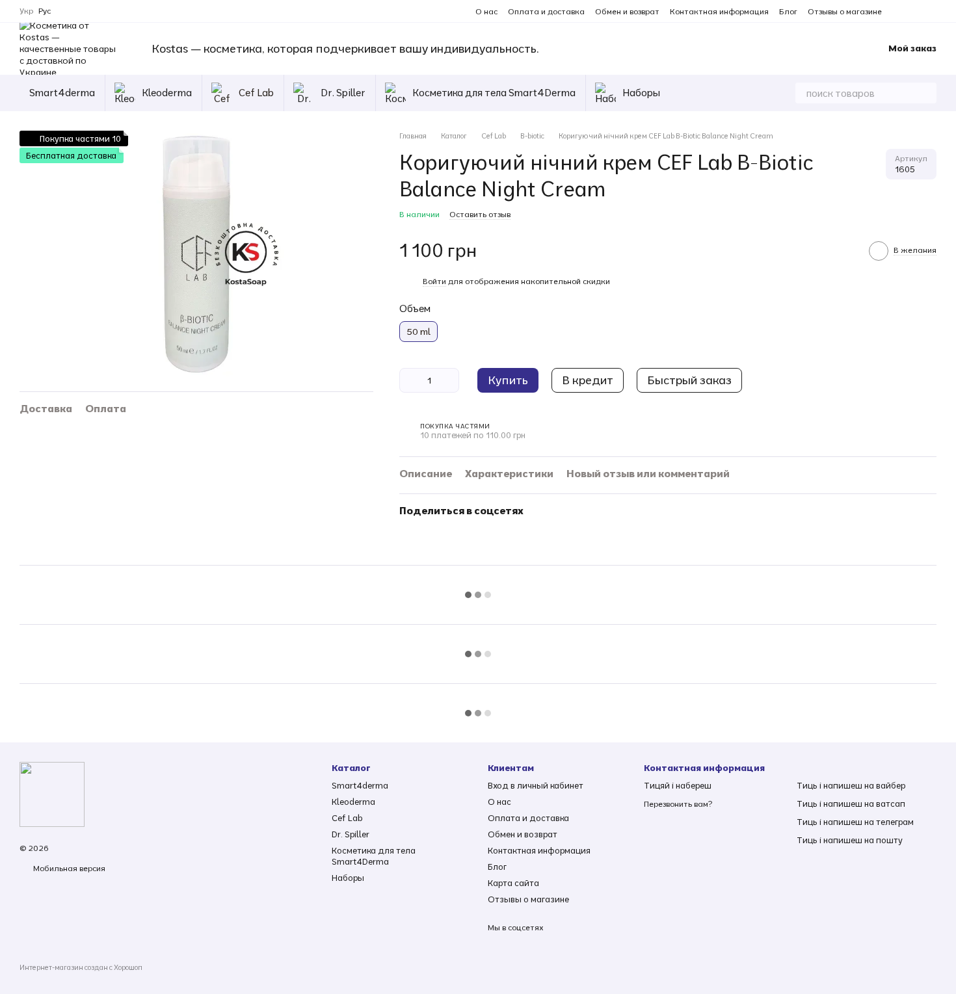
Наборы (641, 92)
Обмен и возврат (627, 11)
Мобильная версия (68, 868)
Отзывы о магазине (845, 11)
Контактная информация (719, 11)
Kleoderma (167, 92)
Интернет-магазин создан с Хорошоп (81, 967)
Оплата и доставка (546, 11)
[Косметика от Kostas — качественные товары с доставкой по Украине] (52, 793)
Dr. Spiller (343, 92)
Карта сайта (513, 883)
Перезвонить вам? (678, 804)
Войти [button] (434, 281)
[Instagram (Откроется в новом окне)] (900, 11)
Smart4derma (62, 92)
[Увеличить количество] (449, 380)
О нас (486, 11)
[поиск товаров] (926, 93)
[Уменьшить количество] (409, 380)
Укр (26, 11)
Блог (788, 11)
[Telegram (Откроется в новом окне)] (931, 11)
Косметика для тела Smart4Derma (494, 92)
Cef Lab (256, 92)
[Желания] (818, 49)
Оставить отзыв (480, 214)
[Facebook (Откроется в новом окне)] (915, 11)
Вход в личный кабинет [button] (535, 785)
